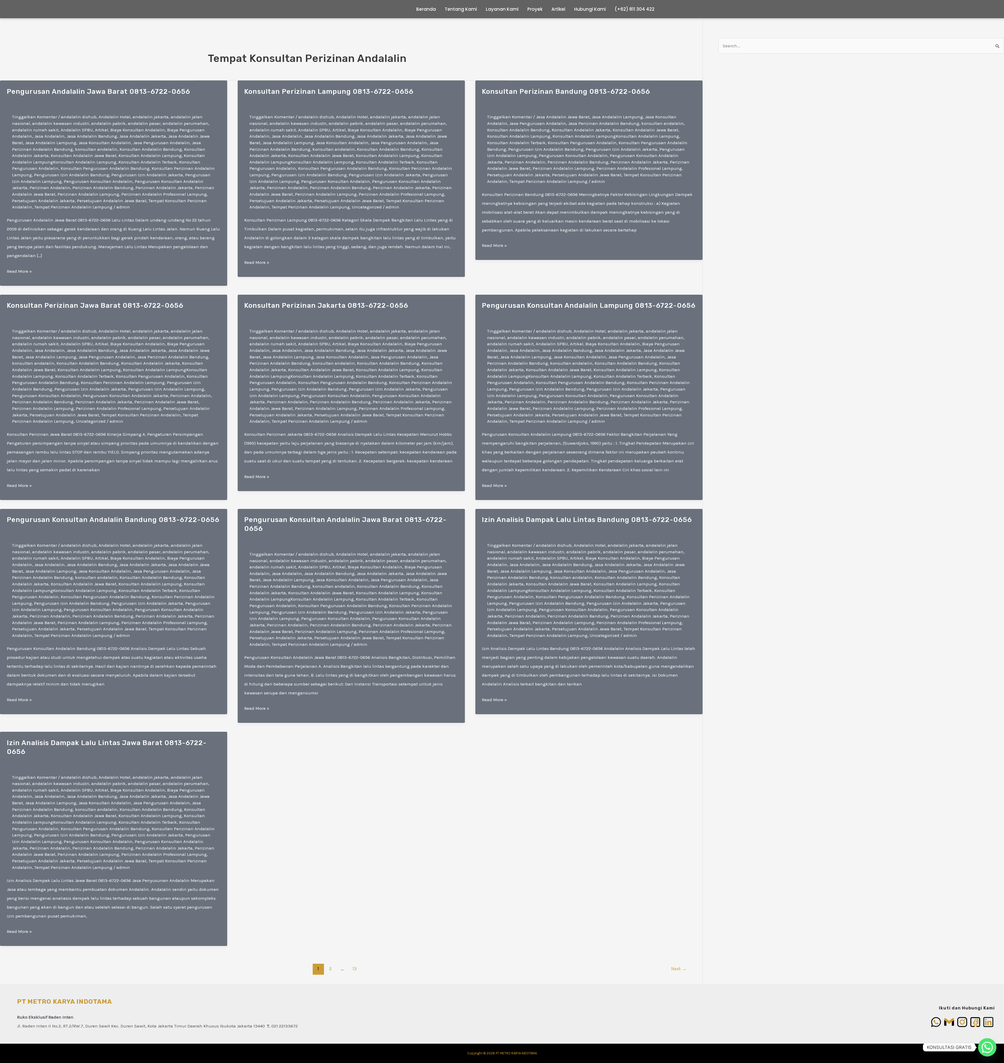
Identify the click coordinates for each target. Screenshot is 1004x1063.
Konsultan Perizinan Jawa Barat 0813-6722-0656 (95, 305)
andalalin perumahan (185, 123)
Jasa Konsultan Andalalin (104, 142)
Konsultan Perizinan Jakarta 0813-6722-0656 (326, 305)
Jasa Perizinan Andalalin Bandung (603, 123)
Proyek (535, 9)
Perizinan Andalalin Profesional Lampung (164, 194)
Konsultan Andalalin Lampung (150, 155)
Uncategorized (367, 207)
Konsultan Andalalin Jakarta (581, 129)
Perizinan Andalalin (50, 187)
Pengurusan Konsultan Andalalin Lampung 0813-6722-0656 (588, 305)
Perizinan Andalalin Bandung (102, 187)
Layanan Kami (502, 9)
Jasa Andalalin (49, 136)
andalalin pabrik (108, 123)
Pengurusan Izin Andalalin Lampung (166, 389)
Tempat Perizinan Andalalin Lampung (73, 207)
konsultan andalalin (96, 149)
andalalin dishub (78, 116)
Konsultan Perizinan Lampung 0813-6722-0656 (328, 92)
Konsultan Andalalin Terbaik (147, 162)
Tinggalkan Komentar (34, 116)
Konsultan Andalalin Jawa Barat (83, 155)
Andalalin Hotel (114, 116)
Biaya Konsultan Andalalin (137, 129)
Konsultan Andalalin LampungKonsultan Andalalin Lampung (615, 136)
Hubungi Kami (590, 9)
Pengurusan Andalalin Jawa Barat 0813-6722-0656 (98, 92)
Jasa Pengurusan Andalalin (161, 142)
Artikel (558, 9)
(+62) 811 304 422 (634, 9)
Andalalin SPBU (77, 129)
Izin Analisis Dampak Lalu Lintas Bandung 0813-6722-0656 (587, 520)
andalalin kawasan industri (60, 123)
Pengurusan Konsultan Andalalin (98, 181)
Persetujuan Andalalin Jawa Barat (111, 200)
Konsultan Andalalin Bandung (150, 149)
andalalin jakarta (151, 116)
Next (679, 969)
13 (354, 969)
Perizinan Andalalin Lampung (88, 194)
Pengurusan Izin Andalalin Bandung (71, 174)
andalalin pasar (144, 123)
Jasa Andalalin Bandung (92, 136)
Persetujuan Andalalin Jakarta (43, 200)
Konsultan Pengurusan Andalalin (582, 142)
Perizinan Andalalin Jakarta (164, 187)
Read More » (19, 272)
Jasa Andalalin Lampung (50, 142)
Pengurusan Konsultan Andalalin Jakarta (125, 395)
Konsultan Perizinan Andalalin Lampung (123, 382)
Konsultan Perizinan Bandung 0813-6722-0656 (566, 92)
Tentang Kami (461, 9)
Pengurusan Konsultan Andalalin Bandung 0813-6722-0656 (113, 520)
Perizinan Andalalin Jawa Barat (166, 401)
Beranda (426, 9)
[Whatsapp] (987, 1047)
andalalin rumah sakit (35, 129)
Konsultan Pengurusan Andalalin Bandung (105, 168)
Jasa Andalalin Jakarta (142, 136)
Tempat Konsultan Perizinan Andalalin (141, 414)
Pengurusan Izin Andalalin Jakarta (147, 174)
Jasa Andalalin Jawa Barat (563, 116)
